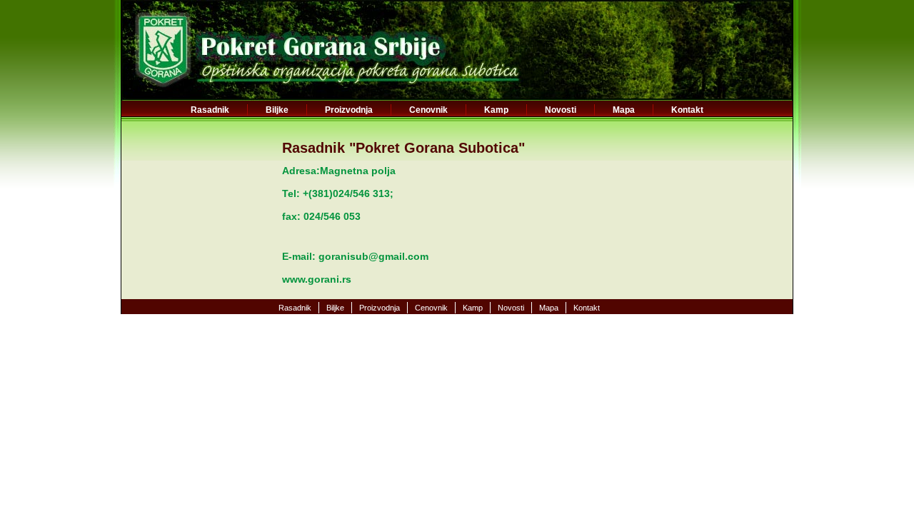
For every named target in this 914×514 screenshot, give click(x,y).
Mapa (624, 110)
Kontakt (687, 110)
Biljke (277, 110)
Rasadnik (210, 110)
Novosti (560, 110)
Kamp (496, 110)
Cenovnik (428, 110)
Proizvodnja (349, 110)
